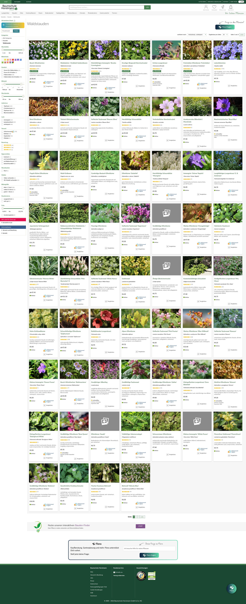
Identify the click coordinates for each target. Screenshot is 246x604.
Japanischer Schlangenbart (39, 226)
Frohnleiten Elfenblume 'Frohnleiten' (196, 63)
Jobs (91, 578)
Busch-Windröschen (37, 63)
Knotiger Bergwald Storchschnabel (134, 63)
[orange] (8, 60)
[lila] (15, 60)
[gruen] (2, 62)
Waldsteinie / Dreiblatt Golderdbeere (73, 63)
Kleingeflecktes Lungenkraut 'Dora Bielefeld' (196, 383)
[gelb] (5, 60)
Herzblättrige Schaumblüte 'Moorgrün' (162, 175)
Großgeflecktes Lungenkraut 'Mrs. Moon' (226, 280)
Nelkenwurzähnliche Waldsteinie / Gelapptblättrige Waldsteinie (73, 227)
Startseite (3, 17)
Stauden (14, 13)
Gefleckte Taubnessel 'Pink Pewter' (165, 331)
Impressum (93, 596)
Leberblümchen (220, 63)
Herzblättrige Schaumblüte (131, 119)
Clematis (82, 13)
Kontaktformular (7, 222)
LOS (147, 7)
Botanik (28, 1)
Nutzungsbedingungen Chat (98, 587)
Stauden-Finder (82, 525)
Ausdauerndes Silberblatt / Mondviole (193, 121)
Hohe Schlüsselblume (37, 331)
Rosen (40, 13)
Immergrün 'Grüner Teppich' (193, 173)
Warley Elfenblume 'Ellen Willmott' (196, 331)
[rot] (13, 60)
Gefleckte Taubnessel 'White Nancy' (104, 278)
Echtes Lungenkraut (160, 63)
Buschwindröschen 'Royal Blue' (225, 119)
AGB (91, 593)
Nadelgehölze (60, 13)
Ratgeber (17, 1)
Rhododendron (92, 13)
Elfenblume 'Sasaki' (98, 434)
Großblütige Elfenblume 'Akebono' (42, 486)
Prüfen (16, 31)
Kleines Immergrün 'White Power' (195, 434)
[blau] (21, 60)
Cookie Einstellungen (96, 590)
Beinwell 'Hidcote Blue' (130, 486)
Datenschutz (94, 584)
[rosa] (10, 60)
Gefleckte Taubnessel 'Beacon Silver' (104, 119)
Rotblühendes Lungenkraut (101, 331)
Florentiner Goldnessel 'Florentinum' (227, 434)
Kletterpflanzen (72, 13)
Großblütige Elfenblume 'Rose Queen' (74, 434)
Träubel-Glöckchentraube (69, 119)
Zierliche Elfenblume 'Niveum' (225, 382)
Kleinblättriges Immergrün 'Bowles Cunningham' (103, 64)
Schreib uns (119, 572)
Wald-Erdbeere (65, 173)
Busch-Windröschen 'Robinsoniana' (73, 382)
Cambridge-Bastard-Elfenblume (102, 173)
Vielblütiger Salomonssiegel (132, 434)
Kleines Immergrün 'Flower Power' (42, 382)
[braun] (5, 62)
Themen (114, 13)
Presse (92, 581)
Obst (21, 13)
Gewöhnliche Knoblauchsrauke (71, 486)
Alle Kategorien (7, 38)
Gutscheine (202, 1)
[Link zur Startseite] (9, 7)
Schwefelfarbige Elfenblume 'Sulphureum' (70, 332)
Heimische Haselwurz (222, 226)
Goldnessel (126, 278)
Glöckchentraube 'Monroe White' (42, 278)
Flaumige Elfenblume (98, 226)
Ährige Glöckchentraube (161, 278)
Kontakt (226, 1)
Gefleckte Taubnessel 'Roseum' (225, 331)
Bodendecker (49, 13)
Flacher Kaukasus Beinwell (101, 486)
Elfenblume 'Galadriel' (130, 173)
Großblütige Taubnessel (130, 382)
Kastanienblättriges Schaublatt (194, 278)
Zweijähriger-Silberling (99, 382)
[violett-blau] (18, 60)
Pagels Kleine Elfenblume (39, 173)
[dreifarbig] (10, 62)
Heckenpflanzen (31, 13)
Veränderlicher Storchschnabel (164, 119)
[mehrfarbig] (13, 62)
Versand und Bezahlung (9, 230)
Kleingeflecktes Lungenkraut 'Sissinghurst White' (40, 435)
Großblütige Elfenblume (161, 226)
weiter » (242, 34)
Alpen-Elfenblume (128, 331)
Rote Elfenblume (36, 119)
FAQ (91, 572)
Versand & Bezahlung (214, 1)
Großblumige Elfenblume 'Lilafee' (165, 382)
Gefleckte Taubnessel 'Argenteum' (134, 226)
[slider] (2, 50)
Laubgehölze (5, 13)
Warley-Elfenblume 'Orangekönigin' (196, 226)
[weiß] (2, 60)
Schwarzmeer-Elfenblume (162, 434)
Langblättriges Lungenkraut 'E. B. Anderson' (226, 175)
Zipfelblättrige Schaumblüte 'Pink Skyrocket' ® (72, 280)
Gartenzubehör (104, 13)
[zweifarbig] (8, 62)
